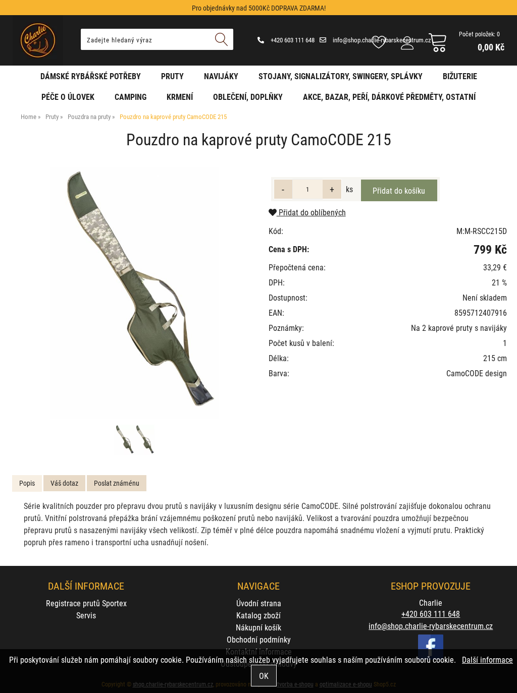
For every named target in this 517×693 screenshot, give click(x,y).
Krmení (180, 96)
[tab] (27, 483)
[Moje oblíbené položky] (379, 43)
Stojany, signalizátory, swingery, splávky (340, 76)
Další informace (487, 659)
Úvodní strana (258, 603)
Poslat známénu (116, 483)
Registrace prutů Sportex (86, 603)
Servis (86, 615)
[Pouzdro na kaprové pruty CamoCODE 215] (134, 293)
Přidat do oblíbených (311, 212)
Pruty (172, 76)
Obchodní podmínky (259, 639)
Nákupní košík (258, 627)
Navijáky (221, 76)
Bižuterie (460, 76)
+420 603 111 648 (292, 39)
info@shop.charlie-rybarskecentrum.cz (431, 625)
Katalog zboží (258, 615)
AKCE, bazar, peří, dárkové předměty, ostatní (389, 96)
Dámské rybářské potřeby (90, 76)
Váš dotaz (64, 483)
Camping (130, 96)
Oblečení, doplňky (248, 96)
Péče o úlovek (67, 96)
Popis (27, 483)
